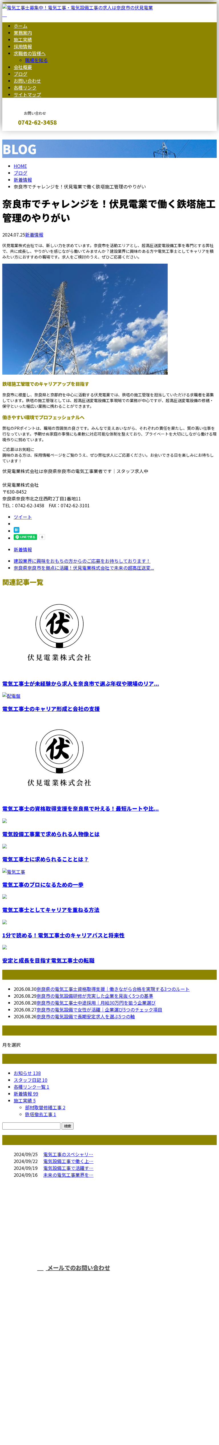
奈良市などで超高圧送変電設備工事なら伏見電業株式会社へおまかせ (151, 1244)
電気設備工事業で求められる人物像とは (51, 834)
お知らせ (27, 1073)
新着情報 (34, 234)
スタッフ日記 (30, 1079)
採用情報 (23, 46)
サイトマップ (27, 94)
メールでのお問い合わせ (78, 1267)
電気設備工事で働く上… (68, 1161)
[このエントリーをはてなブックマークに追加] (16, 530)
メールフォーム (22, 134)
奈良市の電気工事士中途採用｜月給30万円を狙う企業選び (96, 1002)
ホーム (20, 25)
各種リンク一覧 (31, 1086)
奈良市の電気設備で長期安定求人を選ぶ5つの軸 (85, 1016)
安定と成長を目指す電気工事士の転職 (48, 960)
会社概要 (23, 66)
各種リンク (25, 87)
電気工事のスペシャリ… (68, 1154)
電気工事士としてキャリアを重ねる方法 (51, 909)
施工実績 (23, 39)
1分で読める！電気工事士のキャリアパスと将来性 (63, 935)
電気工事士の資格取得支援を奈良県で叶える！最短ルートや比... (80, 808)
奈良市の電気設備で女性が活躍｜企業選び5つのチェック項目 (99, 1009)
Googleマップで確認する (30, 1391)
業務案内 (23, 32)
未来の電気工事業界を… (68, 1174)
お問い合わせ (27, 80)
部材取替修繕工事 (45, 1107)
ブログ (20, 73)
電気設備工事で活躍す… (68, 1167)
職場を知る (36, 60)
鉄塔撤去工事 (40, 1114)
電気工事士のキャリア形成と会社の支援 (51, 708)
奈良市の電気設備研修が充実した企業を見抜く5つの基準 (94, 995)
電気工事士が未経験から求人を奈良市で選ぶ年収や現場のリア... (80, 683)
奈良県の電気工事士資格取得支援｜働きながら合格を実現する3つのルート (113, 988)
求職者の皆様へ (30, 53)
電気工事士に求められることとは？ (45, 859)
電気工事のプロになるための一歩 (43, 884)
